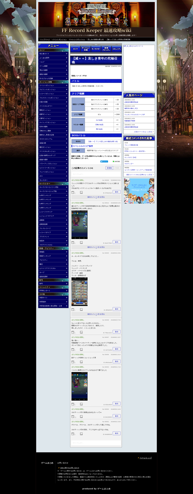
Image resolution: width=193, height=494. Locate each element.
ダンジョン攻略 (86, 48)
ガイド (75, 48)
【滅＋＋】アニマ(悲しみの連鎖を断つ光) (103, 141)
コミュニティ (116, 48)
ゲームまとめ (104, 489)
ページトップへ (128, 209)
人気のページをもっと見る (143, 132)
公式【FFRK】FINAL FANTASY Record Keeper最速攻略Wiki (96, 30)
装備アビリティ (106, 48)
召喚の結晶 (99, 124)
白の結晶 (99, 120)
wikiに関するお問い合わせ (69, 468)
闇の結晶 (99, 129)
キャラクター (96, 48)
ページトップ (146, 458)
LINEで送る (116, 161)
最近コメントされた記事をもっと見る (139, 174)
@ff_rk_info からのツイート (133, 46)
